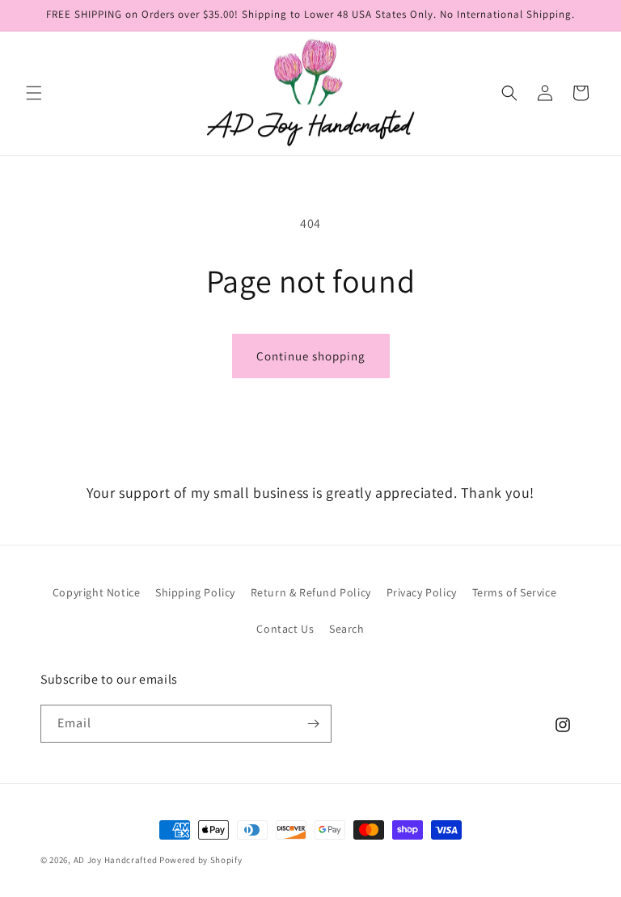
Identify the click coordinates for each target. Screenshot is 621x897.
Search (347, 628)
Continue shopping (310, 356)
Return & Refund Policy (311, 592)
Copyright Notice (97, 592)
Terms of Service (514, 592)
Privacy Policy (422, 592)
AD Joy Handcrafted (116, 859)
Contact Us (285, 628)
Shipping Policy (195, 592)
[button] (34, 93)
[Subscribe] (313, 724)
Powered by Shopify (201, 859)
